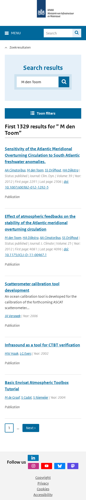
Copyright (43, 477)
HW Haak (11, 353)
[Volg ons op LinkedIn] (33, 458)
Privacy (43, 483)
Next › (31, 428)
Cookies (43, 489)
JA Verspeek (13, 316)
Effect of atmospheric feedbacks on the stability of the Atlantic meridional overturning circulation (40, 223)
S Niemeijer (40, 397)
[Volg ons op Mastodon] (72, 466)
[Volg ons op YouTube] (46, 466)
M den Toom (35, 170)
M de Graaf (12, 397)
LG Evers (25, 353)
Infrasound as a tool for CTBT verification (42, 345)
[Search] (76, 33)
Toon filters (46, 113)
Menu (16, 33)
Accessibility (43, 494)
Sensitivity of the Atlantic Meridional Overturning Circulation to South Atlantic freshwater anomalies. (42, 155)
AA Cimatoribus (15, 170)
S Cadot (26, 397)
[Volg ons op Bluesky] (59, 466)
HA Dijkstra (70, 170)
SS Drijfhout (53, 170)
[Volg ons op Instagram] (33, 466)
